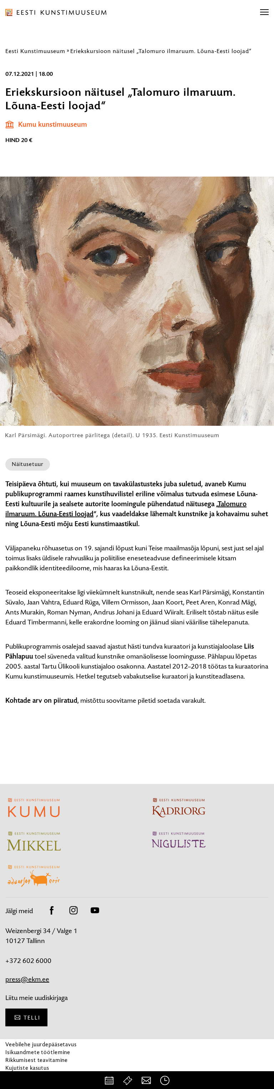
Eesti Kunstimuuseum (35, 50)
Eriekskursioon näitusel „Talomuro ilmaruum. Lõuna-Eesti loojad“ (161, 50)
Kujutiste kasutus (27, 1067)
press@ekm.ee (27, 979)
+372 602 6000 (28, 961)
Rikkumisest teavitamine (36, 1060)
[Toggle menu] (264, 12)
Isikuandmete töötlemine (37, 1052)
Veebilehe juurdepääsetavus (41, 1044)
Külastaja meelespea (31, 1075)
